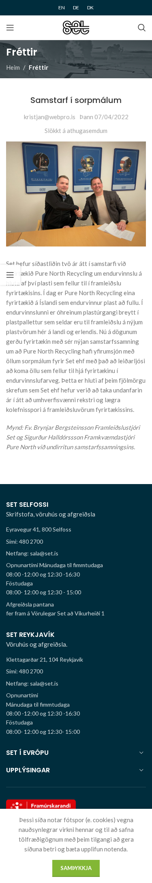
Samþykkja (76, 868)
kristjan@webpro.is (49, 116)
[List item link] (76, 541)
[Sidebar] (10, 275)
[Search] (142, 27)
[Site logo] (76, 26)
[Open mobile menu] (10, 27)
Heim (13, 67)
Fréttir (38, 67)
